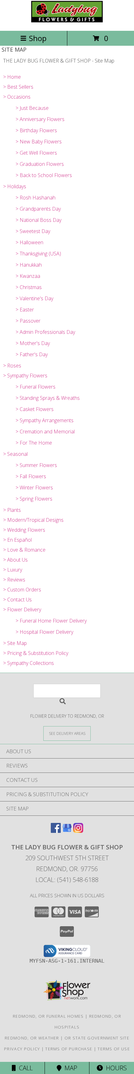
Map (69, 1068)
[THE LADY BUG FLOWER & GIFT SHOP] (67, 22)
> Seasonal (15, 454)
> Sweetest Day (33, 231)
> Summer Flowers (36, 465)
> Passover (28, 320)
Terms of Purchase (68, 1049)
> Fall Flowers (31, 476)
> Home (12, 76)
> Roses (12, 365)
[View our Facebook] (56, 830)
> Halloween (29, 242)
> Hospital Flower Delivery (44, 631)
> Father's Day (32, 354)
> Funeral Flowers (35, 386)
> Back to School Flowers (44, 175)
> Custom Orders (22, 589)
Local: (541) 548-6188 (67, 880)
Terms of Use (114, 1049)
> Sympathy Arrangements (45, 420)
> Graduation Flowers (40, 164)
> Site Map (15, 643)
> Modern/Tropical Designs (33, 519)
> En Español (17, 539)
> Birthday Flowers (36, 130)
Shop (37, 38)
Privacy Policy (22, 1049)
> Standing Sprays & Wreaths (48, 398)
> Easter (25, 309)
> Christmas (29, 287)
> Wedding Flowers (24, 529)
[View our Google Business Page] (67, 830)
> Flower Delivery (22, 609)
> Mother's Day (33, 343)
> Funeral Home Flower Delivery (51, 620)
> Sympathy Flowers (25, 375)
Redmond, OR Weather (32, 1038)
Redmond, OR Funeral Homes (48, 1016)
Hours (115, 1068)
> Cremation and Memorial (45, 431)
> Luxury (12, 569)
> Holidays (14, 186)
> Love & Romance (24, 549)
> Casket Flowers (35, 409)
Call (24, 1068)
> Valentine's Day (34, 298)
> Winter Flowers (34, 487)
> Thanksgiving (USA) (38, 253)
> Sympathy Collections (28, 663)
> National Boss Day (38, 220)
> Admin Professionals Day (45, 332)
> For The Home (34, 442)
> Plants (12, 510)
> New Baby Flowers (39, 141)
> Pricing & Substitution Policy (35, 653)
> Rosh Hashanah (35, 197)
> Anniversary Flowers (40, 119)
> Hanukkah (29, 264)
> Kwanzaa (28, 276)
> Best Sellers (18, 86)
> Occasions (17, 96)
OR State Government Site (97, 1038)
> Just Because (32, 108)
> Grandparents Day (38, 208)
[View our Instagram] (78, 830)
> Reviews (14, 579)
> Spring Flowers (34, 498)
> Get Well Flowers (36, 152)
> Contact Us (17, 599)
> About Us (15, 559)
